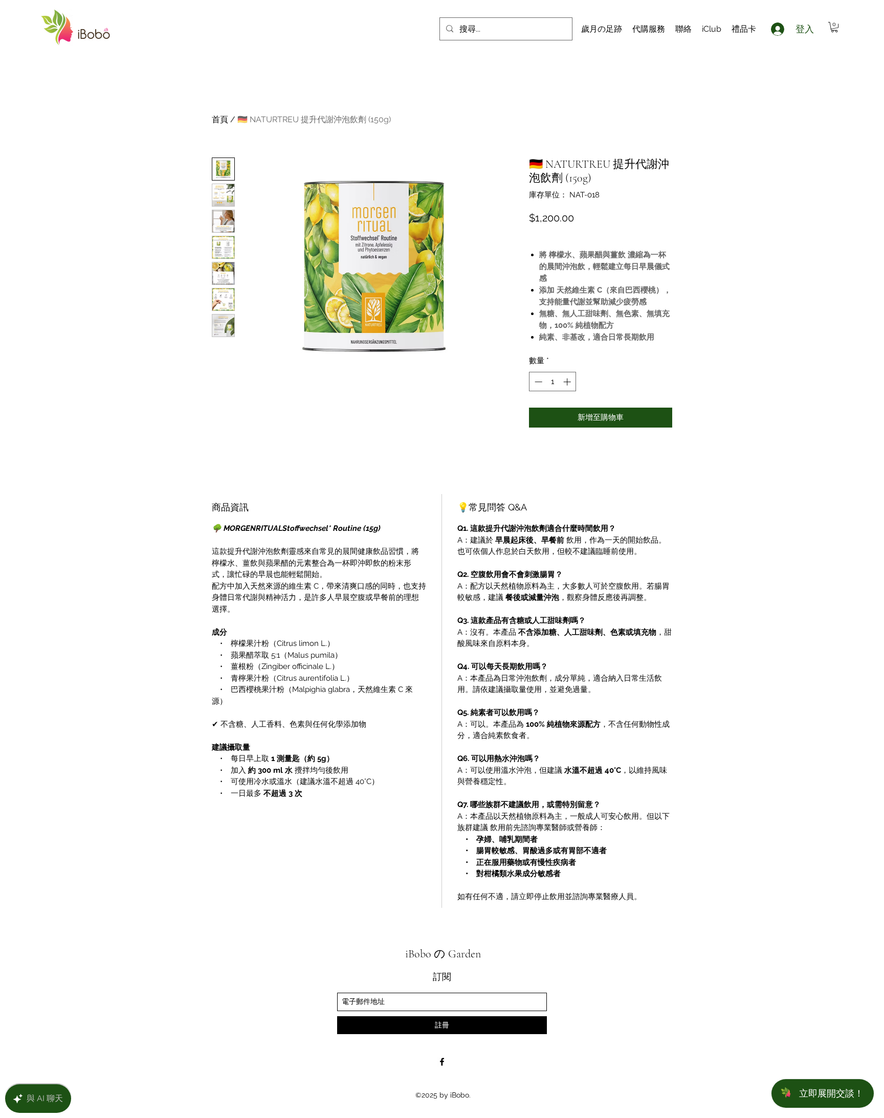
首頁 (220, 119)
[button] (834, 27)
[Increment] (568, 381)
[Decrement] (537, 381)
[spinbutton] (552, 381)
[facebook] (442, 1062)
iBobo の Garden (443, 953)
